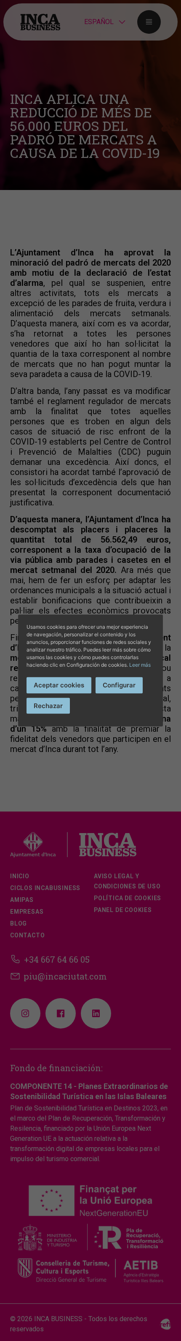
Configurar (119, 685)
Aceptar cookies (59, 685)
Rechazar (48, 705)
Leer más (140, 665)
